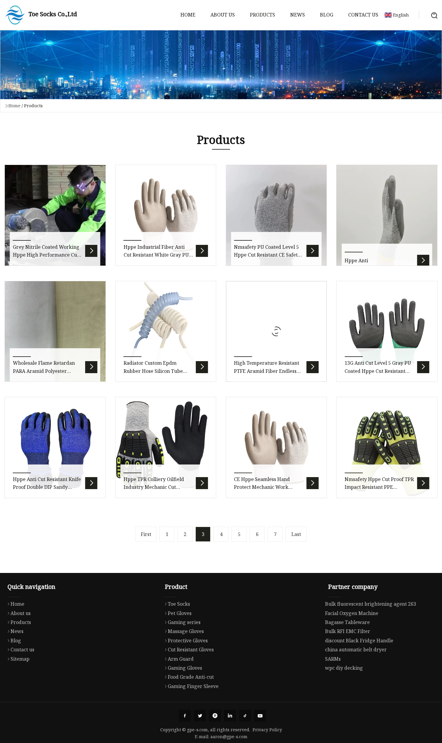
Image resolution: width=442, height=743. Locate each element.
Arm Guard (181, 659)
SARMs (333, 659)
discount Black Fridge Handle (359, 640)
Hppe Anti (356, 260)
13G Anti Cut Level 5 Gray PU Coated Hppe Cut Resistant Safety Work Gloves (378, 371)
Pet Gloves (180, 613)
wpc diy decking (344, 668)
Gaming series (184, 622)
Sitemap (20, 659)
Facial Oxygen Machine (351, 613)
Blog (326, 14)
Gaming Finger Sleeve (193, 686)
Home (187, 14)
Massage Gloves (186, 631)
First (146, 534)
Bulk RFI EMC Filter (347, 631)
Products (262, 14)
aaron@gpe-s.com (228, 736)
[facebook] (185, 716)
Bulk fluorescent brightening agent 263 (370, 604)
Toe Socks (179, 604)
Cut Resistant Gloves (191, 649)
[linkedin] (230, 716)
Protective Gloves (188, 640)
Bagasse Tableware (347, 622)
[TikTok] (245, 716)
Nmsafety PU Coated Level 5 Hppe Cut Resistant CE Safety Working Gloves (267, 255)
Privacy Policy (267, 729)
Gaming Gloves (185, 668)
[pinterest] (215, 716)
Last (296, 534)
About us (222, 14)
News (297, 14)
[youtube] (260, 716)
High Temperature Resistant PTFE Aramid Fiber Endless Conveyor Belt (266, 371)
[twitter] (200, 716)
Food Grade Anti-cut (191, 677)
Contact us (363, 14)
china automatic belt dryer (356, 649)
